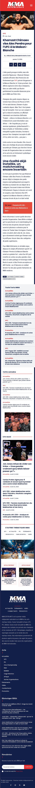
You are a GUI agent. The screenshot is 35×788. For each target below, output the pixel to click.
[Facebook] (11, 64)
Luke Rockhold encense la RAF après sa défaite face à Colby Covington (26, 582)
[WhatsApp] (24, 64)
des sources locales (8, 641)
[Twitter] (15, 64)
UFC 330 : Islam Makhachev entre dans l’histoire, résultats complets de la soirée (19, 314)
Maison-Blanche (7, 279)
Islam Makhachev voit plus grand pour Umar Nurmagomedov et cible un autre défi (17, 723)
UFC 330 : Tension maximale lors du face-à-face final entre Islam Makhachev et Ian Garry (18, 324)
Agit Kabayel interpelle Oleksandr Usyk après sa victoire (9, 581)
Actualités (9, 291)
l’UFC (15, 80)
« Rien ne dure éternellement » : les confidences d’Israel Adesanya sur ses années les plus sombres (15, 711)
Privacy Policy (19, 771)
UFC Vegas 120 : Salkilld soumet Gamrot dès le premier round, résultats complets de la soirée (17, 352)
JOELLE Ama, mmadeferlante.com (18, 56)
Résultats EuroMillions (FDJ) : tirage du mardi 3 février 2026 (17, 705)
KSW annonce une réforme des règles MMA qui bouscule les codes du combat (16, 746)
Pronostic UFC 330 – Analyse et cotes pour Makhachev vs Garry (19, 333)
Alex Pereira (11, 276)
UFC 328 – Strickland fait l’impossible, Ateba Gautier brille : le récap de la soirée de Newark (17, 734)
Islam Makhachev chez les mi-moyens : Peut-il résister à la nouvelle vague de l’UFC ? (17, 728)
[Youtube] (24, 785)
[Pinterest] (20, 64)
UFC (4, 33)
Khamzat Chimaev (19, 276)
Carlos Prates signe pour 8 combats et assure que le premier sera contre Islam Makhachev (19, 305)
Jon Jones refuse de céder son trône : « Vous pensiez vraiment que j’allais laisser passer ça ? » (19, 295)
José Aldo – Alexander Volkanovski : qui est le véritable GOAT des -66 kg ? (17, 717)
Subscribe (28, 767)
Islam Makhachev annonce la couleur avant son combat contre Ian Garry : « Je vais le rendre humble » (19, 342)
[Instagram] (15, 785)
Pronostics (9, 330)
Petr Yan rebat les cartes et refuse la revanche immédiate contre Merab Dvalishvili (17, 741)
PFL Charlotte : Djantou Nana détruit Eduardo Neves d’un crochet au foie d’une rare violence (18, 362)
